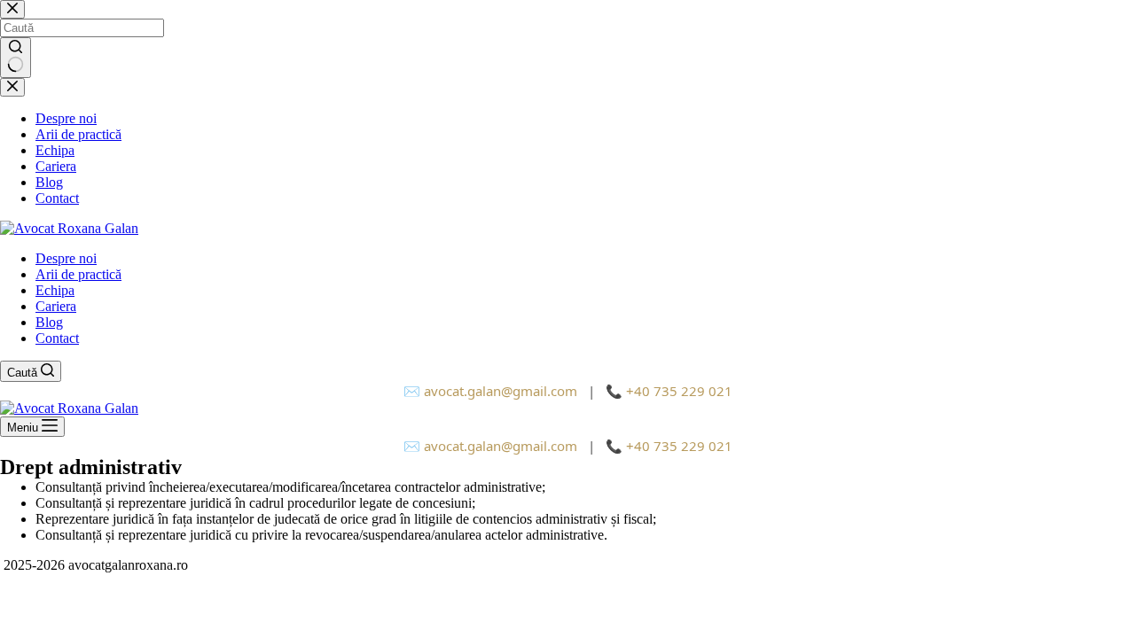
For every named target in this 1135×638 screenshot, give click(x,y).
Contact (57, 338)
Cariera (55, 306)
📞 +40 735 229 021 (669, 391)
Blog (49, 322)
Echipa (54, 290)
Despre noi (66, 258)
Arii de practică (78, 274)
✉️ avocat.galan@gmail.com (490, 391)
